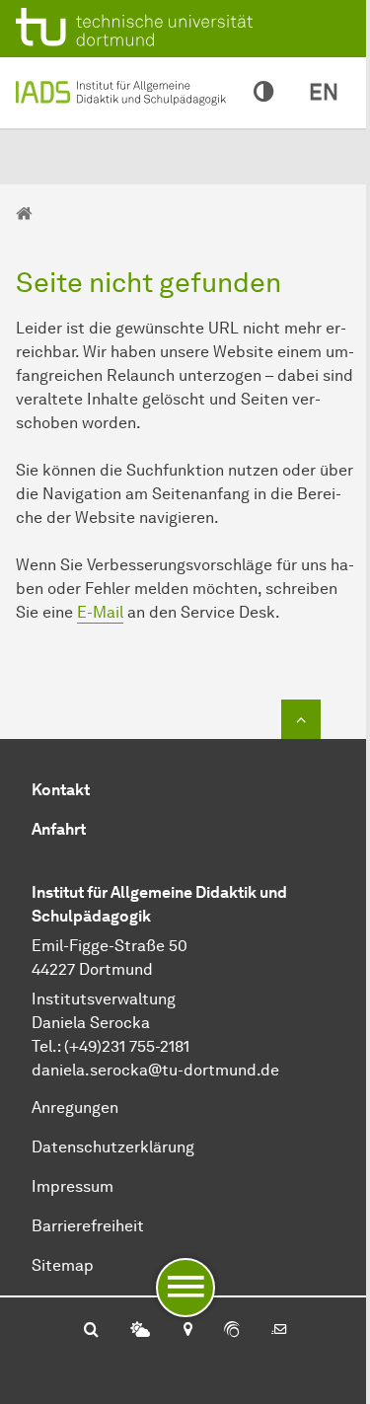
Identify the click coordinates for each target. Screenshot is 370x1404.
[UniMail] (279, 1331)
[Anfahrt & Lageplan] (187, 1331)
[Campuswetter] (140, 1331)
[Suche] (91, 1331)
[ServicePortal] (232, 1331)
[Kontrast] (263, 92)
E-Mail (100, 612)
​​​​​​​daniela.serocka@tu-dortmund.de (155, 1070)
